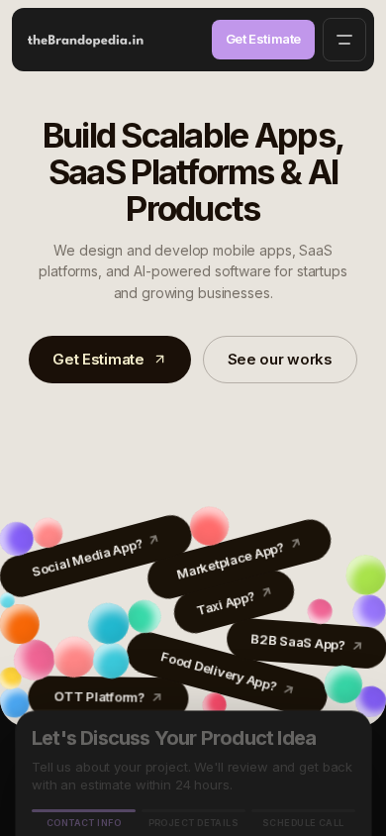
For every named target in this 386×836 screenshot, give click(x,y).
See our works (280, 359)
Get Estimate (263, 39)
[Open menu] (344, 39)
